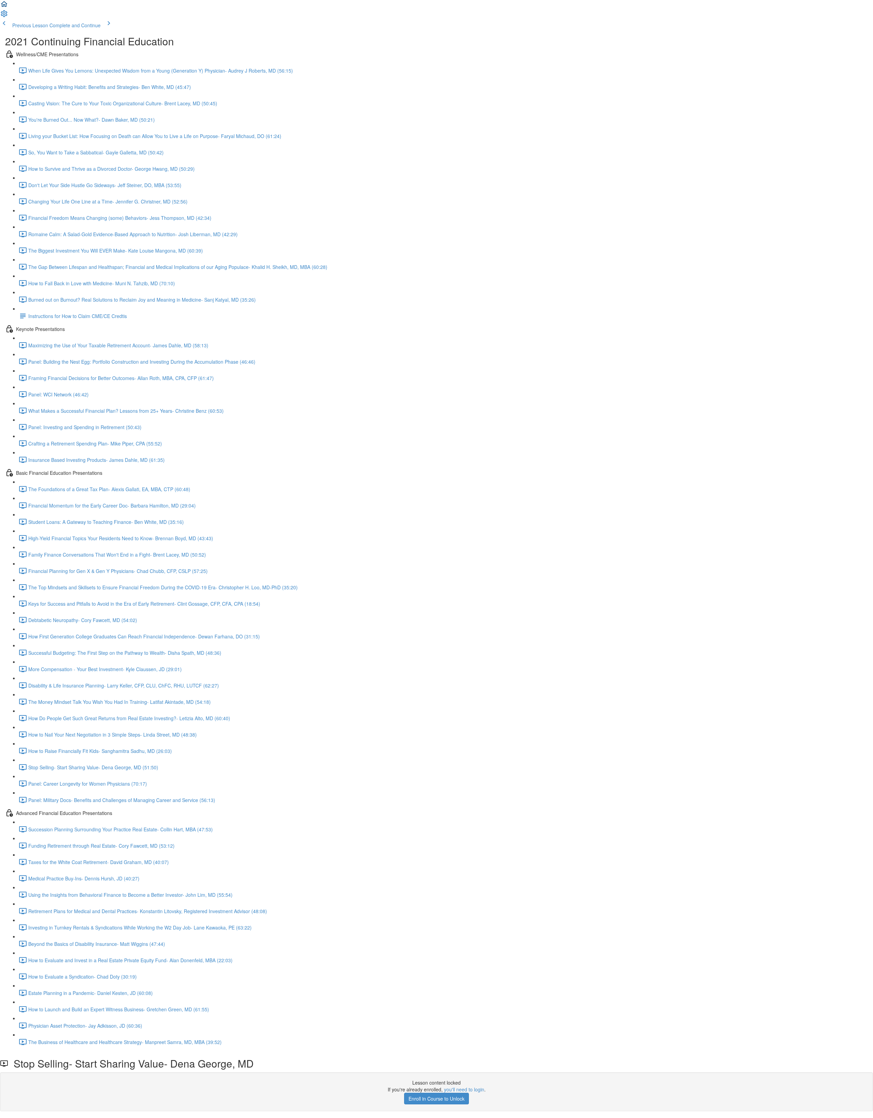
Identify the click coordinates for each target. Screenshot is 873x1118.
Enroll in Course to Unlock (436, 1098)
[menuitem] (4, 15)
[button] (4, 6)
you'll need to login (464, 1089)
